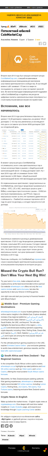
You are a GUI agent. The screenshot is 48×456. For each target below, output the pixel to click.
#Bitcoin (23, 26)
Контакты (36, 448)
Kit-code (26, 451)
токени (5, 439)
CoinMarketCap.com (9, 78)
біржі (22, 435)
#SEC (40, 26)
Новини (14, 39)
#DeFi (13, 26)
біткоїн (32, 435)
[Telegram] (44, 451)
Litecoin (12, 435)
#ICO (32, 26)
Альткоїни (5, 39)
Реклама (11, 448)
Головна (3, 431)
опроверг (38, 259)
